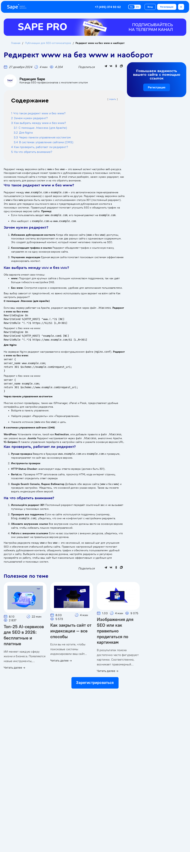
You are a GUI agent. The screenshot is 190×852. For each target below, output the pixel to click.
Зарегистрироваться (95, 682)
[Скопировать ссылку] (121, 66)
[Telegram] (106, 66)
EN (137, 6)
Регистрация (166, 6)
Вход (150, 6)
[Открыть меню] (181, 7)
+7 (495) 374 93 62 (108, 7)
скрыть (112, 99)
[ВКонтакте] (111, 66)
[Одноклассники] (116, 66)
